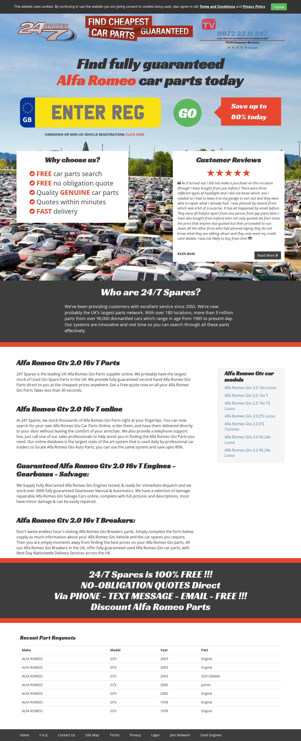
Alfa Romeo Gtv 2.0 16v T (246, 395)
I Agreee (278, 7)
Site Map (92, 735)
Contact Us (66, 735)
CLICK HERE (135, 134)
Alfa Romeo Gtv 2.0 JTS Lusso (250, 416)
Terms (114, 735)
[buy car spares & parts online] (47, 29)
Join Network (180, 735)
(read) (252, 48)
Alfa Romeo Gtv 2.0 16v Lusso (250, 387)
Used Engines (211, 735)
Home (24, 735)
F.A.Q (44, 735)
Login (155, 735)
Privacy (135, 735)
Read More (266, 255)
